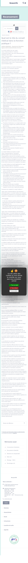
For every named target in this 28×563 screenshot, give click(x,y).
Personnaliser (14, 291)
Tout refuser (14, 288)
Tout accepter (14, 285)
